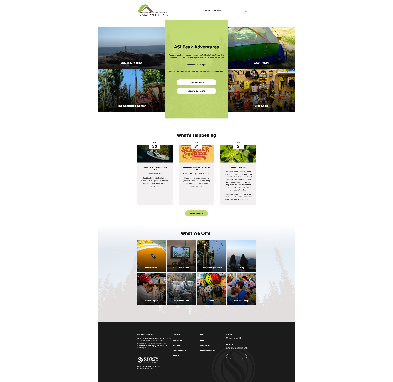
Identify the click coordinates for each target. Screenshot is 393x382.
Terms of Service (179, 350)
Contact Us (177, 340)
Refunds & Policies (207, 350)
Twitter (229, 10)
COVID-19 (176, 356)
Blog (202, 340)
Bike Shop (206, 71)
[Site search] (246, 10)
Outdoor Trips (174, 71)
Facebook (234, 10)
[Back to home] (152, 8)
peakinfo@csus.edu (237, 347)
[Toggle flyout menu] (253, 10)
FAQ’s (202, 335)
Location (176, 345)
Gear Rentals (185, 71)
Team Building (196, 71)
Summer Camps (218, 71)
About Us (176, 335)
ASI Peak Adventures (145, 335)
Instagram (239, 10)
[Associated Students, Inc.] (147, 360)
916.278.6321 (233, 337)
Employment (205, 345)
